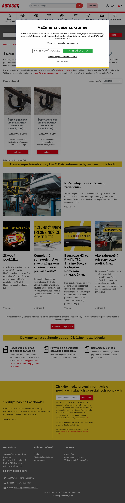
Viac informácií (62, 62)
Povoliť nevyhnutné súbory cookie (62, 57)
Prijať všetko (78, 51)
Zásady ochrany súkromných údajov (62, 43)
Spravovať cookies (47, 51)
